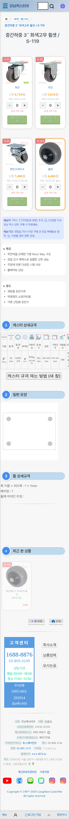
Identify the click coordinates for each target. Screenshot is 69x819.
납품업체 (49, 655)
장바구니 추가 (17, 119)
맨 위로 (38, 621)
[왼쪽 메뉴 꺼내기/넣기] (5, 5)
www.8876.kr (39, 754)
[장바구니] (62, 6)
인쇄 (58, 621)
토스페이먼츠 (30, 742)
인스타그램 (52, 781)
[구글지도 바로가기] (33, 763)
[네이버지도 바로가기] (29, 763)
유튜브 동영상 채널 (7, 781)
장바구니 (62, 815)
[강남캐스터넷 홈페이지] (19, 5)
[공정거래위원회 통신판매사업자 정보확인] (49, 732)
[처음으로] (6, 19)
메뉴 (4, 815)
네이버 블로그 (30, 781)
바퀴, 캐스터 (21, 19)
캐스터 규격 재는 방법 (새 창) (33, 376)
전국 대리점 (19, 781)
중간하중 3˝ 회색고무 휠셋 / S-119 (24, 25)
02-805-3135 (19, 661)
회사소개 (49, 645)
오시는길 (49, 665)
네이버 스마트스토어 (41, 781)
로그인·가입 (34, 815)
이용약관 (44, 771)
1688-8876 (19, 654)
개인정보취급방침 (27, 771)
